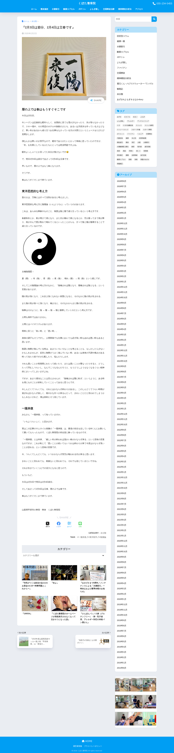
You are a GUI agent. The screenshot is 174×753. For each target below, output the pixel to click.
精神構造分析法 (125, 9)
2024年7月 (121, 313)
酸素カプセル (69, 9)
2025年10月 (122, 234)
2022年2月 (121, 467)
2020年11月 (122, 546)
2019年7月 (121, 631)
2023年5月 (121, 387)
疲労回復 (147, 146)
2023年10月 (122, 361)
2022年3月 (121, 461)
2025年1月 (121, 282)
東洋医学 (93, 537)
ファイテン (122, 68)
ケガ (118, 125)
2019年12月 (122, 604)
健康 (127, 138)
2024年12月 (122, 287)
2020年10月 (122, 551)
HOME (88, 741)
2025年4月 (121, 266)
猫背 (133, 146)
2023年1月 (121, 409)
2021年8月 (121, 499)
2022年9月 (121, 430)
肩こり (138, 151)
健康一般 (121, 41)
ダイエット (120, 134)
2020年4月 (121, 583)
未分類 (103, 533)
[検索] (154, 19)
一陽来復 (82, 537)
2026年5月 (121, 197)
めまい (135, 117)
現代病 (139, 146)
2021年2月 (121, 530)
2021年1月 (121, 536)
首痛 (136, 159)
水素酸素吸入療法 (122, 146)
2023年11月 (122, 356)
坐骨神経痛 (142, 138)
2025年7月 (121, 250)
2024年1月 (121, 345)
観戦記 (120, 89)
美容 (118, 151)
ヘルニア (140, 134)
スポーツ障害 (147, 129)
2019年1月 (121, 663)
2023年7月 (121, 377)
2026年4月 (121, 202)
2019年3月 (121, 652)
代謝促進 (120, 138)
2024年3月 (121, 334)
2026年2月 (121, 213)
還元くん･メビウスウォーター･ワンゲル (135, 84)
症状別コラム (123, 36)
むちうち (127, 117)
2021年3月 (121, 525)
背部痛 (146, 151)
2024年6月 (121, 319)
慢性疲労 (120, 142)
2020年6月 (121, 573)
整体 (127, 142)
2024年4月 (121, 329)
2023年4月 (121, 393)
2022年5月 (121, 451)
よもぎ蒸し (94, 9)
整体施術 (44, 9)
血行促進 (143, 155)
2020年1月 (121, 599)
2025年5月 (121, 260)
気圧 (133, 142)
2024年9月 (121, 303)
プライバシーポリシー (93, 746)
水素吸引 (56, 9)
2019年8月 (121, 626)
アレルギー (130, 121)
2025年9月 (121, 239)
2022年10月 (122, 424)
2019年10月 (122, 615)
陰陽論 (103, 537)
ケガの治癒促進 (128, 125)
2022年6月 (121, 446)
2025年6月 (121, 255)
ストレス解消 (149, 125)
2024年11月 (122, 292)
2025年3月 (121, 271)
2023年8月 (121, 372)
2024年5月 (121, 324)
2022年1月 (121, 472)
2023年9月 (121, 366)
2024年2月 (121, 340)
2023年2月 (121, 403)
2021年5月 (121, 514)
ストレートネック (122, 129)
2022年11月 (122, 419)
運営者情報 (77, 746)
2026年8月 (121, 181)
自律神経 (134, 155)
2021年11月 (122, 483)
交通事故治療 (108, 9)
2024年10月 (122, 297)
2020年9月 (121, 557)
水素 (139, 142)
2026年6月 (121, 192)
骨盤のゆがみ (145, 159)
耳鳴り (131, 151)
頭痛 (130, 159)
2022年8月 (121, 435)
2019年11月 (122, 610)
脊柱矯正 (120, 155)
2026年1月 (121, 218)
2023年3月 (121, 398)
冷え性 (134, 138)
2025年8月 (121, 245)
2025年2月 (121, 276)
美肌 (124, 151)
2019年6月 (121, 636)
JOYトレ (82, 9)
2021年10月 (122, 488)
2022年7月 (121, 440)
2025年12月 (122, 223)
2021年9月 (121, 493)
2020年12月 (122, 541)
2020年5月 (121, 578)
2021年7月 (121, 504)
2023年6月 (121, 382)
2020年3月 (121, 589)
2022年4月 (121, 456)
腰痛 (127, 155)
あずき (119, 117)
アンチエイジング (143, 121)
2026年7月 (121, 186)
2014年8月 (121, 668)
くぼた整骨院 (87, 3)
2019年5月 (121, 641)
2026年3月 (121, 207)
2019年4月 (121, 647)
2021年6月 (121, 509)
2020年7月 (121, 567)
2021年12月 (122, 477)
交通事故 (121, 73)
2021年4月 (121, 520)
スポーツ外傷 (136, 129)
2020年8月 (121, 562)
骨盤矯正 (120, 164)
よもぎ (143, 117)
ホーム (34, 9)
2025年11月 (122, 229)
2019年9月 (121, 620)
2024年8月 (121, 308)
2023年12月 (122, 350)
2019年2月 (121, 657)
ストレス (139, 125)
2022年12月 (122, 414)
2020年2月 (121, 594)
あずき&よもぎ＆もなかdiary (130, 99)
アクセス (139, 9)
